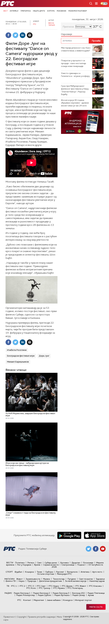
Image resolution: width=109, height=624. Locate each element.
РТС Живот (80, 586)
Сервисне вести (51, 564)
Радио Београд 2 (41, 593)
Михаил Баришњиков (18, 361)
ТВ (8, 586)
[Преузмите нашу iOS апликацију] (95, 535)
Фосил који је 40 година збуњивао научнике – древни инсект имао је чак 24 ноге (75, 103)
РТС (19, 600)
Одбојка (49, 572)
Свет (39, 562)
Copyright (21, 617)
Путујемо (71, 579)
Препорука (26, 11)
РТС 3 (31, 586)
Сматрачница (67, 564)
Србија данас (51, 562)
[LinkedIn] (22, 35)
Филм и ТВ (11, 581)
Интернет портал (83, 600)
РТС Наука (54, 586)
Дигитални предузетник (50, 581)
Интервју (14, 11)
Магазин (9, 579)
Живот (19, 579)
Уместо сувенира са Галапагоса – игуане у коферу (75, 74)
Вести (9, 562)
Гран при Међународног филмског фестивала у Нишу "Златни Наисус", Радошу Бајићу (75, 90)
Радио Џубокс (45, 595)
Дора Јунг (44, 355)
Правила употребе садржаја (41, 617)
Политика (20, 562)
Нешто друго (39, 11)
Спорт (9, 572)
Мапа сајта (95, 607)
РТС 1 (14, 586)
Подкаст (81, 564)
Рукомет (60, 572)
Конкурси (68, 600)
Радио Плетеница (96, 593)
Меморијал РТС (64, 574)
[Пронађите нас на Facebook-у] (95, 549)
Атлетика (85, 572)
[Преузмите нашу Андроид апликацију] (69, 535)
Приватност (9, 617)
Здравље (100, 579)
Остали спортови (45, 574)
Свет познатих (86, 579)
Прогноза (68, 26)
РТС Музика (59, 588)
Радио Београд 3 (61, 593)
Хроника (64, 562)
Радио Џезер (78, 595)
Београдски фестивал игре (21, 355)
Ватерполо (72, 572)
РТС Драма (67, 586)
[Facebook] (8, 35)
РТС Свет (41, 586)
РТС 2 (22, 586)
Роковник (61, 11)
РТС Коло (31, 588)
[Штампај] (30, 35)
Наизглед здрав (97, 581)
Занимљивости (33, 579)
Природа (31, 581)
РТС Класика (95, 586)
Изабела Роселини (17, 350)
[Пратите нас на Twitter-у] (88, 549)
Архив (91, 595)
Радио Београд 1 (22, 593)
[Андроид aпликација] (82, 122)
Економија (88, 562)
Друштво (76, 562)
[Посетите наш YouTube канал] (103, 549)
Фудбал (18, 572)
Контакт (27, 600)
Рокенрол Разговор (77, 11)
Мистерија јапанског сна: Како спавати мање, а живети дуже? (76, 49)
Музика (46, 579)
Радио (8, 593)
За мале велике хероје (75, 581)
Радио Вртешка (62, 595)
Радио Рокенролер (25, 595)
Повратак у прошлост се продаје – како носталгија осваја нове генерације (73, 63)
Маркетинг (39, 600)
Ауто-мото (97, 572)
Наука (21, 581)
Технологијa (59, 579)
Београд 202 (78, 593)
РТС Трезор (44, 588)
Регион (30, 562)
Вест (5, 11)
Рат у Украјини (24, 564)
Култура (51, 11)
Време (37, 564)
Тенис (39, 572)
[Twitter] (15, 35)
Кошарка (29, 572)
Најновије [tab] (66, 34)
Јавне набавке (54, 600)
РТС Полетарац (75, 588)
